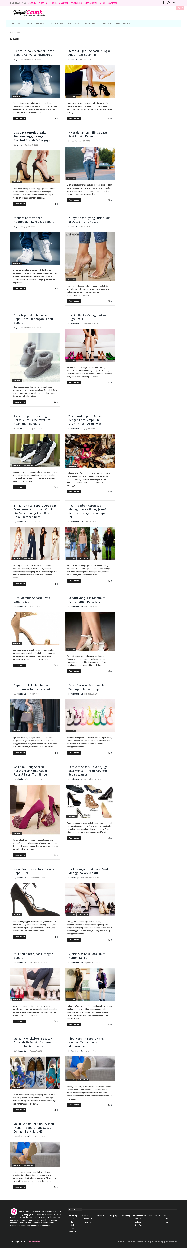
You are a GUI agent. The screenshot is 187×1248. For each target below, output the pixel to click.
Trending (87, 1222)
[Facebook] (163, 3)
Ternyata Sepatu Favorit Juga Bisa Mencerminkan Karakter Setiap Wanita (88, 770)
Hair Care (138, 1219)
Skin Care (138, 1225)
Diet (166, 1219)
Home (12, 33)
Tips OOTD (28, 465)
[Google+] (168, 3)
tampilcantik (34, 1242)
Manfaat (64, 3)
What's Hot (73, 1231)
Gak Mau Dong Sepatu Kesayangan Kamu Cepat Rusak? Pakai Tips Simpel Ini (33, 770)
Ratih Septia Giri (77, 878)
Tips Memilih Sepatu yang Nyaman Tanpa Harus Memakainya (86, 1042)
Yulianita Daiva (77, 324)
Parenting (126, 1215)
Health (54, 3)
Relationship (154, 1215)
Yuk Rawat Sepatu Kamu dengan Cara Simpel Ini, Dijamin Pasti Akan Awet (84, 419)
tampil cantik (91, 3)
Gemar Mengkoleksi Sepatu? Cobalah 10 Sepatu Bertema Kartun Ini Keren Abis (33, 1042)
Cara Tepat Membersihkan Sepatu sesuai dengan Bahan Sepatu (33, 318)
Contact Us (171, 1242)
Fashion (43, 3)
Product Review (139, 1215)
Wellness (113, 3)
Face (72, 1219)
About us (130, 1242)
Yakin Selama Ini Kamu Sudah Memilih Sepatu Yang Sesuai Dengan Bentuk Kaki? (34, 1127)
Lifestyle (71, 467)
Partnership (157, 1242)
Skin (72, 1228)
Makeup (138, 1222)
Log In (180, 8)
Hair (72, 1222)
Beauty (33, 3)
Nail (72, 1225)
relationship (77, 3)
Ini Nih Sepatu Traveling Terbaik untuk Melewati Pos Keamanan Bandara (33, 419)
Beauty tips (73, 1215)
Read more (19, 118)
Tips (103, 3)
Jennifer (19, 59)
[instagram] (174, 3)
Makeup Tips (113, 1215)
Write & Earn (143, 1242)
